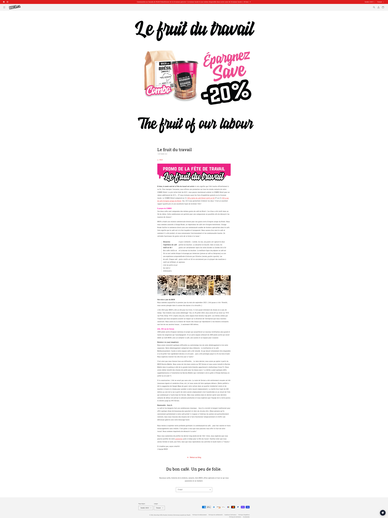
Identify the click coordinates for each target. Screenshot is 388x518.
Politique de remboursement (199, 514)
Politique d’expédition (244, 514)
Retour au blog (195, 457)
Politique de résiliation (235, 517)
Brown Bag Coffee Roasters (161, 515)
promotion (179, 439)
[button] (4, 7)
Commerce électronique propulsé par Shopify (179, 515)
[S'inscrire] (210, 489)
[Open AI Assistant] (383, 513)
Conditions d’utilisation (230, 514)
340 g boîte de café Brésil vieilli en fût (201, 198)
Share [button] (161, 160)
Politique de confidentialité (216, 514)
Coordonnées (246, 517)
